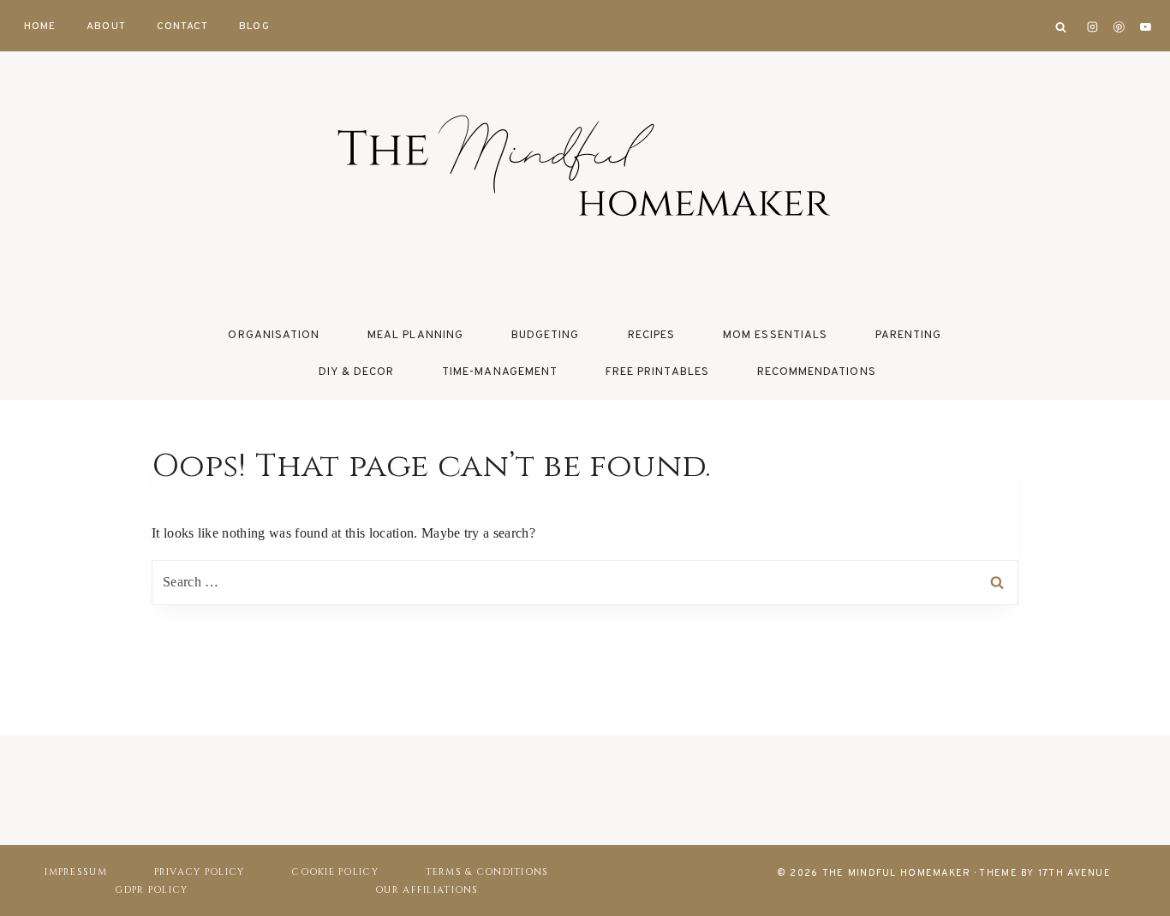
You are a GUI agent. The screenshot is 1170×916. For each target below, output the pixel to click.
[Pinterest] (1119, 27)
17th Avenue (1074, 873)
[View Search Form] (1060, 27)
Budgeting (545, 335)
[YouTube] (1145, 27)
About (106, 26)
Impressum (76, 871)
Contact (183, 26)
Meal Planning (415, 335)
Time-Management (500, 372)
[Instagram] (1093, 27)
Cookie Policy (335, 871)
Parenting (908, 335)
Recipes (651, 335)
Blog (254, 26)
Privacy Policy (199, 871)
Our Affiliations (426, 889)
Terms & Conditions (487, 871)
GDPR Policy (151, 889)
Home (40, 26)
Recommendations (816, 372)
